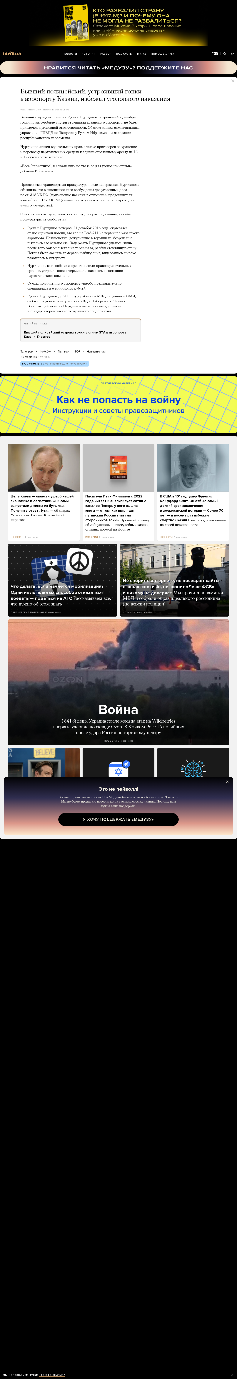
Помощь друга (162, 53)
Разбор (105, 53)
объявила (28, 190)
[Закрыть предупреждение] (232, 1375)
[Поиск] (224, 54)
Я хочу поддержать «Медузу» (118, 819)
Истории (89, 53)
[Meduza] (12, 53)
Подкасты (124, 53)
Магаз (141, 53)
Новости (70, 53)
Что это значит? (52, 1375)
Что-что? (44, 357)
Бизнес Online (61, 109)
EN (233, 53)
